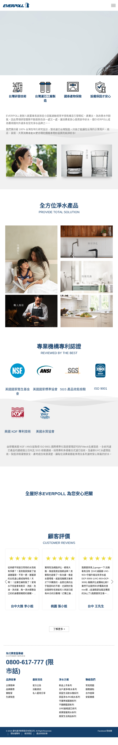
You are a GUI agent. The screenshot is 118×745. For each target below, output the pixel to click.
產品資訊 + (31, 253)
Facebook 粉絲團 (105, 731)
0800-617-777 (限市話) (30, 666)
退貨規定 (28, 734)
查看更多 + (31, 170)
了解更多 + (59, 629)
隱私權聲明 (15, 734)
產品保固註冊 (41, 734)
